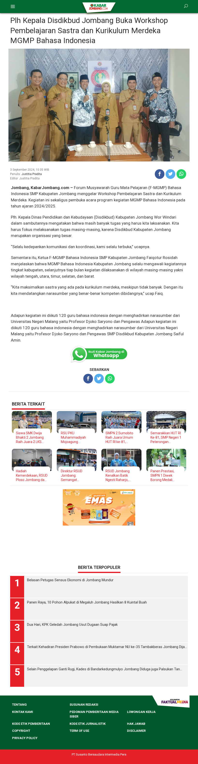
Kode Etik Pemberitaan (31, 724)
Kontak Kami (22, 712)
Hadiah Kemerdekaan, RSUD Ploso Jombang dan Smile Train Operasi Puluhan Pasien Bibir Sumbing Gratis (32, 475)
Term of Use (79, 731)
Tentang (19, 704)
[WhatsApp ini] (181, 174)
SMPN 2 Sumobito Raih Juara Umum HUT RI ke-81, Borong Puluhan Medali (119, 437)
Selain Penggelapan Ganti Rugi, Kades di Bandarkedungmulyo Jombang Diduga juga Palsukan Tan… (104, 669)
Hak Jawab (136, 724)
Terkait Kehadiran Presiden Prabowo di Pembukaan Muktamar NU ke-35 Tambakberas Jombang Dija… (107, 647)
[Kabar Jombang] (99, 6)
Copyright (21, 731)
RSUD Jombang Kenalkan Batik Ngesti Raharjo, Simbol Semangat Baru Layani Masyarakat (119, 475)
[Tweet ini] (170, 174)
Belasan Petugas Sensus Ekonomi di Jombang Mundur (70, 580)
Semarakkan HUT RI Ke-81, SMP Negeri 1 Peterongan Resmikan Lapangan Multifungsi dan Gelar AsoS (166, 437)
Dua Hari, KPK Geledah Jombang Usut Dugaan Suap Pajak (72, 624)
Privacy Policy (24, 738)
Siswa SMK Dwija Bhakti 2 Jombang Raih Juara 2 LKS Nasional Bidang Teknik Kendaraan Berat (30, 437)
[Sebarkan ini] (159, 174)
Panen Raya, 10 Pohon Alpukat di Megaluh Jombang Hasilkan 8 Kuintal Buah (87, 602)
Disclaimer (136, 731)
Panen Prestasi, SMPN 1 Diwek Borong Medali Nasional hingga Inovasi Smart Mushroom (162, 475)
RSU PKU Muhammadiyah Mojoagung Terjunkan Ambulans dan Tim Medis (76, 437)
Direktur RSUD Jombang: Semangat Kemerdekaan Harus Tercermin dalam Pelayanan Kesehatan (76, 475)
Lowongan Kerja (141, 712)
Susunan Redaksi (84, 704)
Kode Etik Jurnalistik (88, 724)
